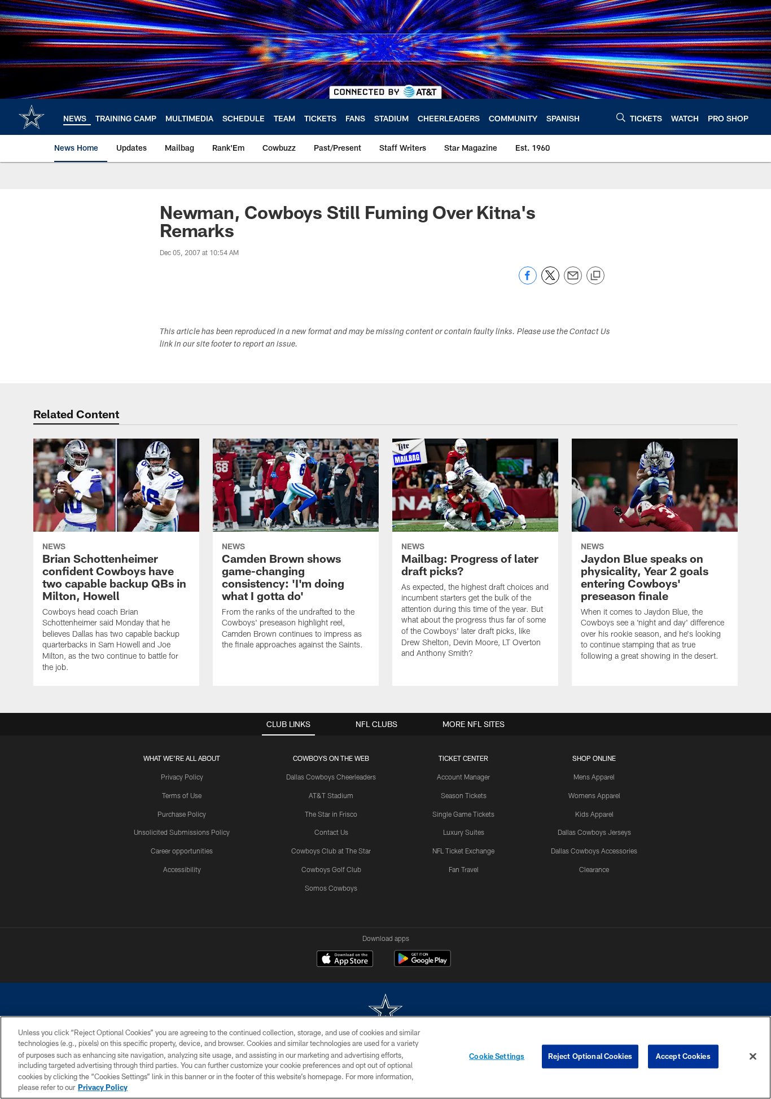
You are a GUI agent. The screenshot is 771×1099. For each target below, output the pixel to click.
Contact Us (331, 832)
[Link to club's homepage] (31, 116)
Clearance (594, 869)
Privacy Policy (182, 777)
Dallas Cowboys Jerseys (594, 832)
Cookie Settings (496, 1056)
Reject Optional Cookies (590, 1056)
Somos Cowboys (331, 888)
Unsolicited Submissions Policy (182, 832)
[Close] (753, 1056)
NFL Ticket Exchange (463, 851)
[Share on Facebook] (528, 281)
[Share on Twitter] (550, 281)
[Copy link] (595, 276)
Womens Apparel (594, 795)
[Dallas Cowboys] (385, 1011)
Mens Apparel (594, 777)
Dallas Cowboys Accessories (594, 851)
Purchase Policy (181, 814)
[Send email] (573, 281)
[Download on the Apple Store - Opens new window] (345, 960)
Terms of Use (181, 795)
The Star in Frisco (331, 814)
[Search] (620, 117)
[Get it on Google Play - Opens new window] (422, 964)
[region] (385, 1057)
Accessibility (182, 869)
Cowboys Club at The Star (331, 851)
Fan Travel (464, 869)
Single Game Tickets (463, 814)
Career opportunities (182, 851)
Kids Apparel (594, 814)
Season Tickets (464, 795)
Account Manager (463, 777)
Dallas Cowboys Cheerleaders (331, 777)
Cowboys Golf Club (331, 869)
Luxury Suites (463, 832)
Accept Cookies (683, 1056)
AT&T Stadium (331, 795)
